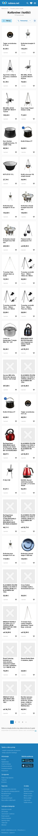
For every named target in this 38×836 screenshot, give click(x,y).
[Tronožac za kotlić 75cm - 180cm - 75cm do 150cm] (28, 296)
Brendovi (4, 782)
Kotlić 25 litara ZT (9, 412)
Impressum (4, 770)
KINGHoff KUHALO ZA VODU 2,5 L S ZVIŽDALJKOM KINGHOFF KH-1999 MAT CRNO (9, 625)
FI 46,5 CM (6, 480)
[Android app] (28, 760)
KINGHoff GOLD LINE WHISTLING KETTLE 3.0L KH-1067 (9, 699)
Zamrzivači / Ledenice (7, 814)
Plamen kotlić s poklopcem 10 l (26, 240)
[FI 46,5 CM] (10, 471)
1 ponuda (5, 52)
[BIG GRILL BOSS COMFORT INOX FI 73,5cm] (10, 99)
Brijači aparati (5, 816)
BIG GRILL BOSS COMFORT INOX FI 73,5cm (9, 109)
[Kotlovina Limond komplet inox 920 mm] (10, 230)
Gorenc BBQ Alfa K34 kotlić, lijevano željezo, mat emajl (9, 377)
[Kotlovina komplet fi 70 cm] (28, 35)
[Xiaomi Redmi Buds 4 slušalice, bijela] (28, 650)
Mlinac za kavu (28, 795)
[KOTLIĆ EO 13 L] (10, 166)
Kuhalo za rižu (28, 793)
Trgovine (4, 780)
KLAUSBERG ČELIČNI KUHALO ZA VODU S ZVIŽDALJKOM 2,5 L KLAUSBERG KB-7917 (28, 447)
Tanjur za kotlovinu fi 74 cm (9, 44)
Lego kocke (27, 800)
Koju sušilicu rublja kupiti (8, 800)
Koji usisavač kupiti (6, 798)
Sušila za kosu (28, 802)
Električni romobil (6, 809)
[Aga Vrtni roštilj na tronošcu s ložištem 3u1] (10, 66)
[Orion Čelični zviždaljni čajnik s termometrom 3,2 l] (28, 576)
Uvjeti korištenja (6, 764)
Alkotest (3, 825)
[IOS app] (28, 766)
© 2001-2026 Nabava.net (8, 830)
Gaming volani (5, 820)
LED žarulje (4, 811)
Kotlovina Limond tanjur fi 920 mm (27, 554)
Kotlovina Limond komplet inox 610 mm (27, 207)
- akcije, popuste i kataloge (9, 752)
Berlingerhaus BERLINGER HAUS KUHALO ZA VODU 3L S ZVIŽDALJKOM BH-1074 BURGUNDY (10, 447)
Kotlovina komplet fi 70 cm (28, 44)
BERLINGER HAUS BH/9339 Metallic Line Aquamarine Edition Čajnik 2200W (27, 342)
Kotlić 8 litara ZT (26, 141)
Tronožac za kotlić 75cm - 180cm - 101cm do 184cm (9, 307)
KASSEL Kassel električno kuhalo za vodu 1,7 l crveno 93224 (28, 482)
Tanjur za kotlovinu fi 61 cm (27, 413)
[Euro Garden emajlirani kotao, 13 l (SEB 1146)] (10, 132)
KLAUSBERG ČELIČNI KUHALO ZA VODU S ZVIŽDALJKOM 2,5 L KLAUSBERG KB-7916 (28, 378)
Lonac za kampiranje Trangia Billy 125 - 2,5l (10, 340)
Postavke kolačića (6, 768)
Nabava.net (4, 8)
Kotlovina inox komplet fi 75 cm (9, 206)
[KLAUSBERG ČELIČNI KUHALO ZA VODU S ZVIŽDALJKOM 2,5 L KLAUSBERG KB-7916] (28, 366)
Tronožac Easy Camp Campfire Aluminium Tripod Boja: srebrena (27, 624)
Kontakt (3, 759)
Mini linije (26, 789)
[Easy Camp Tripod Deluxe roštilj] (28, 99)
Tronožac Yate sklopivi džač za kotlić (8, 274)
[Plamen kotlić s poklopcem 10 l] (28, 230)
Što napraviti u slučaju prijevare (10, 791)
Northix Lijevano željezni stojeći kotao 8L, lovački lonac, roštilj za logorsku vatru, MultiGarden (27, 701)
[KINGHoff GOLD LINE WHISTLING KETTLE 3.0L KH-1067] (10, 688)
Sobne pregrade (6, 818)
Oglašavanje (5, 762)
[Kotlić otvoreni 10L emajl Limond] (28, 166)
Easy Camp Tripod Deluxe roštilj (27, 109)
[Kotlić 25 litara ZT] (10, 403)
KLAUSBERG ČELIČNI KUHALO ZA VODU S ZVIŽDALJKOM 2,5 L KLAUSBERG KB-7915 (10, 588)
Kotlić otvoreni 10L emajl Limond (27, 175)
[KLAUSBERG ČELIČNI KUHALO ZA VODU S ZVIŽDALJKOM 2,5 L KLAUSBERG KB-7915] (10, 576)
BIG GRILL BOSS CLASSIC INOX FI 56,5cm (26, 76)
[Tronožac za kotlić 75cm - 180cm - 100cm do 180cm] (28, 263)
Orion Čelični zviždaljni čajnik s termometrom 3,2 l (27, 586)
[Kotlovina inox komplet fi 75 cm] (10, 197)
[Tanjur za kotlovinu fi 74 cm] (10, 35)
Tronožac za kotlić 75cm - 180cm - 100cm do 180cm (27, 274)
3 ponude (23, 353)
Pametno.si (4, 832)
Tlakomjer (4, 822)
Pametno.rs (21, 830)
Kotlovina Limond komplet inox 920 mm (9, 240)
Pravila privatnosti (6, 766)
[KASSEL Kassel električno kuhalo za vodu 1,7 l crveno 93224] (28, 471)
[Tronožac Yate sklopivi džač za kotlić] (10, 263)
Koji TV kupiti (5, 795)
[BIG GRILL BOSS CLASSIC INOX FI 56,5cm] (28, 66)
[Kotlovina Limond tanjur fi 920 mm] (28, 545)
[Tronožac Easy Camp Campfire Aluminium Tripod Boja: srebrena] (28, 613)
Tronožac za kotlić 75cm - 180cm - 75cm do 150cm (27, 307)
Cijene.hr (12, 832)
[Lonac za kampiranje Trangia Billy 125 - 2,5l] (10, 330)
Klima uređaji (27, 798)
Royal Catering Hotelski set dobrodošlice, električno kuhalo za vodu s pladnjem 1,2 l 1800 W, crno (9, 663)
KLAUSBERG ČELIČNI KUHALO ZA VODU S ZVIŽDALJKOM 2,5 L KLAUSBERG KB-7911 (28, 518)
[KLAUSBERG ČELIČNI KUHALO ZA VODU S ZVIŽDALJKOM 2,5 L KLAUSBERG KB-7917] (28, 435)
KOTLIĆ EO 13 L (8, 174)
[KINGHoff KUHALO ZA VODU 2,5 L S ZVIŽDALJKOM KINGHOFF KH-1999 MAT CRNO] (10, 613)
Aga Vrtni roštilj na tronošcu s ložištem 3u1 (10, 76)
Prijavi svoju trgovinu (7, 777)
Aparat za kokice (29, 791)
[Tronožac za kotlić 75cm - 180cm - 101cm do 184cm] (10, 296)
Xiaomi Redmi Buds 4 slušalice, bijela (27, 659)
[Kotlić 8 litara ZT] (28, 132)
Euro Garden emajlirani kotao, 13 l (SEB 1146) (10, 143)
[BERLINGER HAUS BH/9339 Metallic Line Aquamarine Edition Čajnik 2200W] (28, 330)
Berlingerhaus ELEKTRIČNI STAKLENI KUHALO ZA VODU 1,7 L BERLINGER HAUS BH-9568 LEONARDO (10, 519)
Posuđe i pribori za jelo (16, 8)
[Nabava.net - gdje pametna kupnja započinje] (10, 3)
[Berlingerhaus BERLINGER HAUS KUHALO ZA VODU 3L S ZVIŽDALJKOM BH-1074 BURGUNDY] (10, 435)
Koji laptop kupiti (6, 793)
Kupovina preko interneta (8, 789)
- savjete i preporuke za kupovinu (11, 750)
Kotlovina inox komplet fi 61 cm (9, 554)
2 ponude (23, 250)
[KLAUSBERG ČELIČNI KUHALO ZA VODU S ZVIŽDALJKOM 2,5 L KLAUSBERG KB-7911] (28, 506)
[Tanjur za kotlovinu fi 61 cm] (28, 403)
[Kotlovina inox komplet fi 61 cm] (10, 545)
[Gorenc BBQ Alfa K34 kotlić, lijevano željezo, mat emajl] (10, 366)
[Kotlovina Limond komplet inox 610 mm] (28, 197)
